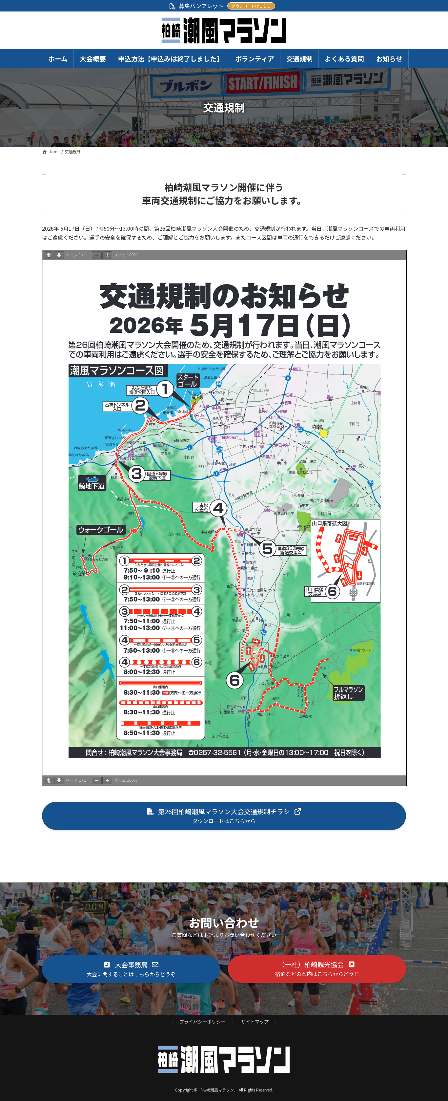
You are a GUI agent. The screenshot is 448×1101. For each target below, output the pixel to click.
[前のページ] (48, 255)
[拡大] (107, 255)
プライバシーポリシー (202, 1021)
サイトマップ (255, 1021)
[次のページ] (59, 255)
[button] (224, 816)
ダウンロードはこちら (251, 6)
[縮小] (97, 255)
